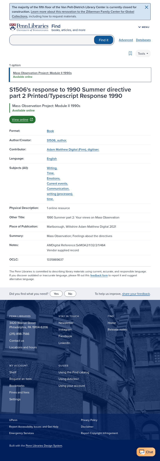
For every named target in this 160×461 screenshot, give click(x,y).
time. (50, 199)
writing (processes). (60, 194)
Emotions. (53, 178)
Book (50, 131)
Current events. (57, 183)
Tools (142, 53)
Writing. (52, 168)
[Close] (146, 7)
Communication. (58, 188)
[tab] (80, 75)
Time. (50, 173)
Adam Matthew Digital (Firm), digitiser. (73, 149)
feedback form (99, 275)
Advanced (126, 40)
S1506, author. (57, 140)
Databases (143, 40)
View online (20, 119)
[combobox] (51, 40)
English (52, 158)
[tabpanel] (80, 113)
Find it (103, 39)
